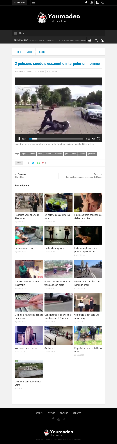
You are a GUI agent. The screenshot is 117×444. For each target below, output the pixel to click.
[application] (58, 109)
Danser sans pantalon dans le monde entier (87, 283)
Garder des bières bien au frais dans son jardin (57, 283)
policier (82, 154)
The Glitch (21, 176)
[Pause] (18, 138)
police (74, 154)
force (40, 154)
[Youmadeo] (58, 17)
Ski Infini (48, 348)
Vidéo (29, 51)
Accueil (39, 413)
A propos (77, 413)
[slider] (56, 139)
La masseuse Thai (24, 248)
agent (24, 154)
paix (66, 154)
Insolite (42, 51)
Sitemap (51, 413)
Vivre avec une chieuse (26, 348)
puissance (92, 154)
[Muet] (93, 138)
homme (48, 154)
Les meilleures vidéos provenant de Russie (84, 176)
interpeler (58, 154)
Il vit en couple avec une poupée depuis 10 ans (85, 250)
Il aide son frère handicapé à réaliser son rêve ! (88, 216)
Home (18, 51)
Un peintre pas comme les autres (60, 40)
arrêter (32, 154)
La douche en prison (54, 248)
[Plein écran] (98, 138)
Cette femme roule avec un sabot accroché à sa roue (57, 316)
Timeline (64, 413)
